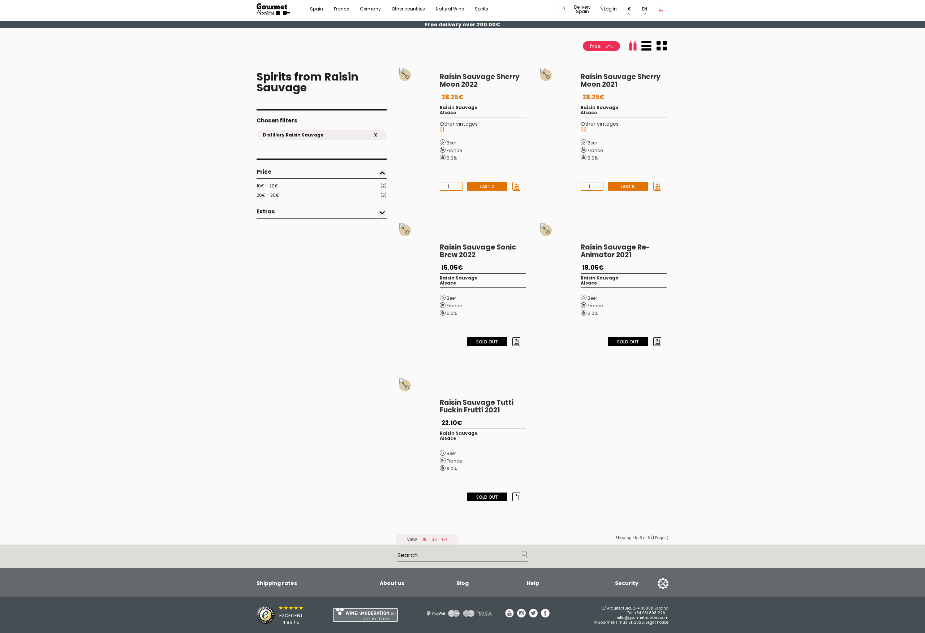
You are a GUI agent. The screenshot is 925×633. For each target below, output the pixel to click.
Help (533, 583)
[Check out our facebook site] (545, 615)
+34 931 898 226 (649, 613)
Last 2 (487, 186)
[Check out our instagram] (521, 615)
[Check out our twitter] (533, 615)
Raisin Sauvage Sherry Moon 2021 (621, 80)
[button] (582, 10)
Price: (596, 46)
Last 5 (628, 186)
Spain (316, 9)
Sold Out (487, 342)
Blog (462, 583)
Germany (370, 9)
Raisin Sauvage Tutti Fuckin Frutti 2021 (476, 406)
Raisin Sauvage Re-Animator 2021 (615, 251)
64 (445, 539)
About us (392, 583)
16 (424, 539)
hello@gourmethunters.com (641, 617)
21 (442, 129)
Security (626, 583)
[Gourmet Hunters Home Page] (273, 9)
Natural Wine (450, 9)
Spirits (481, 9)
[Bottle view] (632, 46)
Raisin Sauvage (458, 107)
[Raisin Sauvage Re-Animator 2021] (560, 286)
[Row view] (646, 46)
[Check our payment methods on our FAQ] (456, 613)
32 (434, 539)
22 (583, 129)
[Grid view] (662, 46)
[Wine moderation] (364, 615)
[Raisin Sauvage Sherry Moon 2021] (560, 131)
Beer (451, 143)
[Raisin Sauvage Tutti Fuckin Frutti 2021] (419, 441)
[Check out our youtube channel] (509, 615)
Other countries (408, 9)
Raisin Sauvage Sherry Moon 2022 (480, 80)
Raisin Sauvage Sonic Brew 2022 (478, 251)
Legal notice (657, 622)
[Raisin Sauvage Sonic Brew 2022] (419, 286)
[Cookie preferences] (654, 583)
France (341, 9)
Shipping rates (277, 583)
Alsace (448, 112)
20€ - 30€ (322, 195)
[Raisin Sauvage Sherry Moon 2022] (419, 131)
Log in (610, 9)
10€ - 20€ (322, 186)
